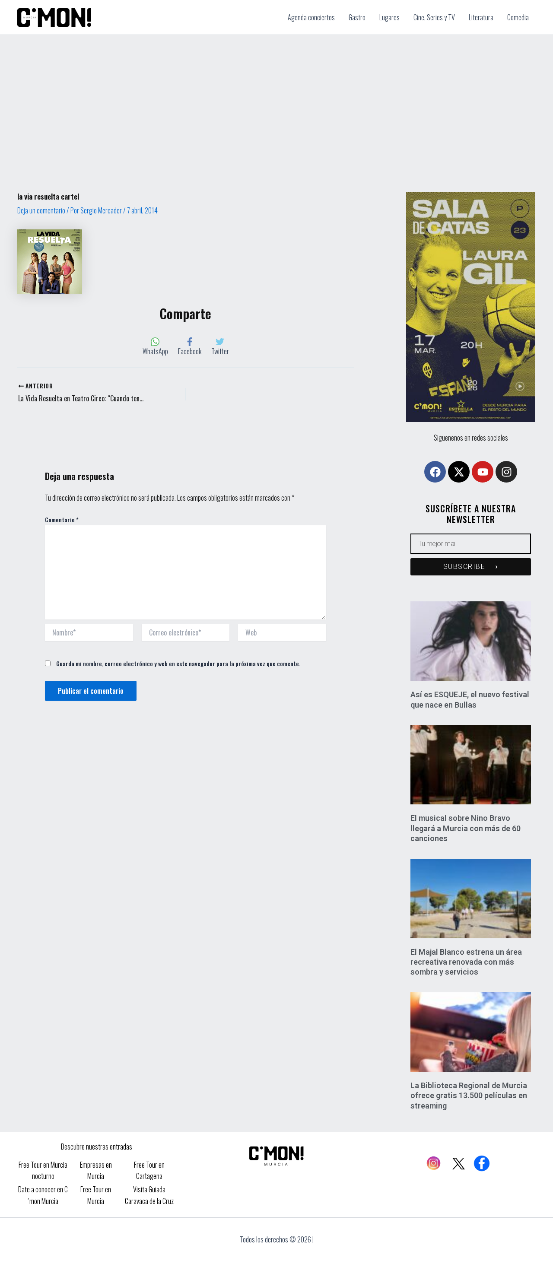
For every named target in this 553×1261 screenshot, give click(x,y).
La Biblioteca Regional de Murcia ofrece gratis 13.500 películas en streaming (468, 1095)
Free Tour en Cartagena (149, 1170)
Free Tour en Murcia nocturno (43, 1170)
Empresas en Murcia (96, 1170)
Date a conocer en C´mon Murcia (43, 1195)
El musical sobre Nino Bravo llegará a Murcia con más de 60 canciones (465, 828)
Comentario (62, 519)
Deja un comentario (41, 210)
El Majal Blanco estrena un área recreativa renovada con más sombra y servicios (466, 962)
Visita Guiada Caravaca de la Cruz (149, 1195)
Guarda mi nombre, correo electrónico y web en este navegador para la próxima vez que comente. (178, 663)
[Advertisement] (276, 99)
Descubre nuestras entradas (96, 1146)
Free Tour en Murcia (95, 1195)
